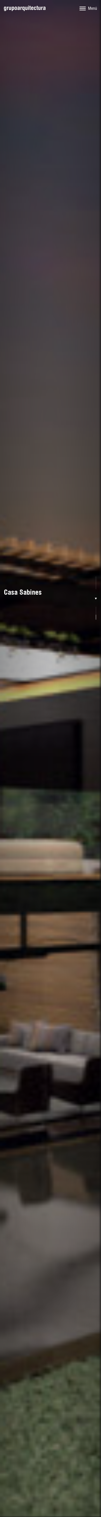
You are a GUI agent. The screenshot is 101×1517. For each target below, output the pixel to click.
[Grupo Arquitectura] (25, 8)
